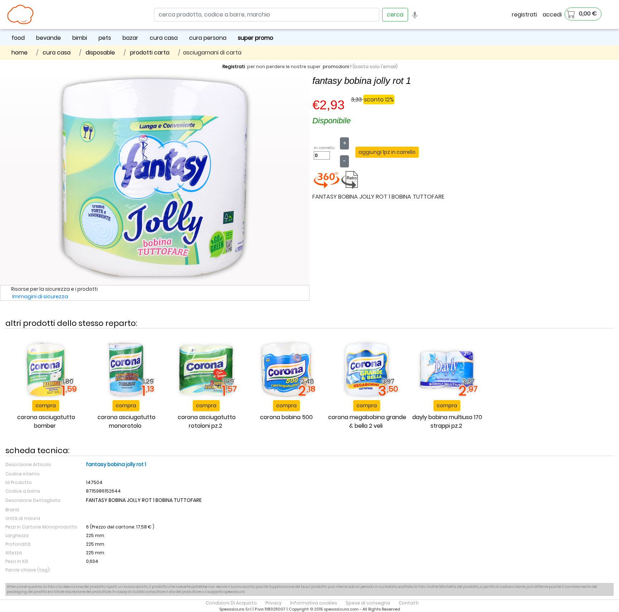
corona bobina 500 (286, 417)
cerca (395, 14)
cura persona (207, 38)
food (18, 38)
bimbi (79, 38)
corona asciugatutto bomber (46, 421)
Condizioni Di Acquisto (231, 603)
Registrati (233, 66)
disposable (100, 52)
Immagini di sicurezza (40, 296)
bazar (130, 38)
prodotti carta (149, 52)
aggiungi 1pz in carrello (387, 152)
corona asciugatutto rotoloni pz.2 (207, 421)
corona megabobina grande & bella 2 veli (367, 421)
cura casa (164, 38)
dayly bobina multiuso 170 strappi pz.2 (447, 421)
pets (105, 38)
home (19, 52)
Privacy (273, 603)
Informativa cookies (313, 603)
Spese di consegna (368, 603)
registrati (524, 14)
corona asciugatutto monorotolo (126, 421)
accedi (552, 14)
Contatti (409, 603)
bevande (48, 38)
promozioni (336, 66)
